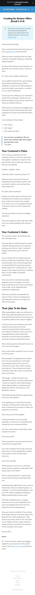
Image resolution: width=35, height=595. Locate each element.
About (17, 582)
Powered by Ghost (17, 589)
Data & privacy (17, 578)
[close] (32, 3)
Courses (17, 576)
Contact (17, 580)
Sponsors (17, 584)
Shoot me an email (17, 546)
